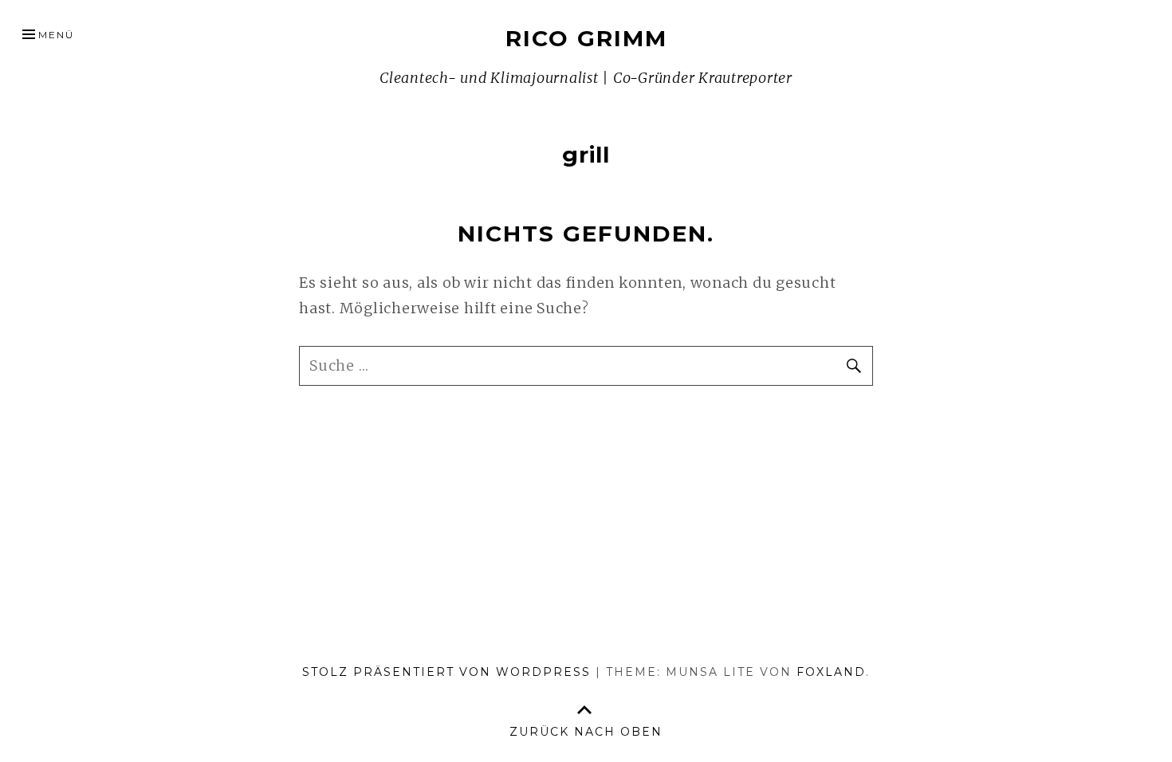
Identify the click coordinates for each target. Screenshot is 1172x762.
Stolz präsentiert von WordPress (446, 672)
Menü (56, 35)
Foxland (831, 672)
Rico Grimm (586, 38)
